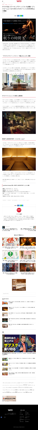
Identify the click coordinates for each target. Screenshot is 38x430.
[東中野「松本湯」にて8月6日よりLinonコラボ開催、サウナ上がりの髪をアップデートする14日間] (27, 255)
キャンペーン (7, 385)
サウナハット (30, 385)
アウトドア (22, 382)
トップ (21, 411)
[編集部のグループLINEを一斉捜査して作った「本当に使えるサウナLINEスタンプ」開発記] (5, 359)
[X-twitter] (3, 417)
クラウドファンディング (13, 385)
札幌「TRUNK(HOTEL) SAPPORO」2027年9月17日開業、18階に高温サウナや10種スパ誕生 (22, 319)
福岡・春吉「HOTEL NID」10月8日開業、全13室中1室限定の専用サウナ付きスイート (21, 324)
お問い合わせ (22, 421)
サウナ (25, 385)
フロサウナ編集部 (19, 214)
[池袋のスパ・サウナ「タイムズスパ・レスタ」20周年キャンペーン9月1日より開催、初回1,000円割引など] (5, 309)
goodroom (9, 200)
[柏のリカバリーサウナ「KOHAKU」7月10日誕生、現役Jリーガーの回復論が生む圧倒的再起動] (5, 364)
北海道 (16, 389)
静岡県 (31, 392)
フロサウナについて (27, 414)
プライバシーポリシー (22, 418)
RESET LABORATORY (14, 200)
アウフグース (26, 382)
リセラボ (28, 200)
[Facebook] (1, 417)
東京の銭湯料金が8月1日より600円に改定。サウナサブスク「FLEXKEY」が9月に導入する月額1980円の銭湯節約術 (19, 354)
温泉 (14, 392)
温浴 (16, 392)
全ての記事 (21, 414)
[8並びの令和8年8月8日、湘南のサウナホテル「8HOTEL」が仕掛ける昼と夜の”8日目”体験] (27, 267)
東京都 (7, 392)
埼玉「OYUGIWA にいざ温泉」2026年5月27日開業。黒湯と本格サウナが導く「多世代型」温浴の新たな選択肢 (22, 373)
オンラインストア (27, 420)
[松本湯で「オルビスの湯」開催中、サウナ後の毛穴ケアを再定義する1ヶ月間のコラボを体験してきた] (5, 369)
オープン (4, 385)
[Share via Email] (22, 16)
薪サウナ (22, 392)
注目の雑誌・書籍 (22, 420)
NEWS (6, 4)
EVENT (3, 4)
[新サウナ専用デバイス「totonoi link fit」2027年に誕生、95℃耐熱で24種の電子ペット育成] (5, 314)
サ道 (34, 385)
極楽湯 (10, 392)
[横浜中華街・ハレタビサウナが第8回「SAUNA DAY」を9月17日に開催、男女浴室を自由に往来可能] (27, 241)
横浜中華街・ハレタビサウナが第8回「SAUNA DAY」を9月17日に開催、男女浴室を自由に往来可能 (28, 248)
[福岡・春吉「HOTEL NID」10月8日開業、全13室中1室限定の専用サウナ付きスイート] (5, 326)
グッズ (17, 385)
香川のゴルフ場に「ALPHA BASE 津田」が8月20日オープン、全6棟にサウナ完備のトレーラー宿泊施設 (22, 302)
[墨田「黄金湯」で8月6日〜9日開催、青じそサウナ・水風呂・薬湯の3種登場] (10, 255)
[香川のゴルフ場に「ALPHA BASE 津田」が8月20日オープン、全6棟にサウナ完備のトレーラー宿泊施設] (5, 303)
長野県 (29, 392)
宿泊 (31, 389)
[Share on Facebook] (18, 16)
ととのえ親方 (18, 382)
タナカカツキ (4, 387)
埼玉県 (23, 389)
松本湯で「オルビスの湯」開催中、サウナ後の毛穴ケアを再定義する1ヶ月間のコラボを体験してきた (22, 368)
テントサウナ (9, 387)
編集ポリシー (27, 417)
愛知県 (3, 392)
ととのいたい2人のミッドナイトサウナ (10, 382)
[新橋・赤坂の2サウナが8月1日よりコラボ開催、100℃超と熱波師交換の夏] (10, 267)
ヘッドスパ (23, 200)
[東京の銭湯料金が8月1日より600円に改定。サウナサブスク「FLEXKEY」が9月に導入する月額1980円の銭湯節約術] (19, 343)
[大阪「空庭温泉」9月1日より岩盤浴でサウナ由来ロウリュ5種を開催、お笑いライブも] (10, 241)
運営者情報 (26, 421)
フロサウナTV (27, 416)
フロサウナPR (22, 416)
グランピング (21, 385)
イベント (20, 200)
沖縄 (12, 392)
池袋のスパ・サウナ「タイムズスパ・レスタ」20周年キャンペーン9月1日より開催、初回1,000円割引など (22, 308)
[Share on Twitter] (19, 16)
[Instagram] (5, 417)
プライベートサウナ (23, 387)
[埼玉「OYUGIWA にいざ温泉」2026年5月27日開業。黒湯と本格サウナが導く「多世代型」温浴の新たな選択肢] (5, 373)
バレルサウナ (15, 387)
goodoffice (4, 200)
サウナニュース (10, 4)
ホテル (30, 387)
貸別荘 (24, 392)
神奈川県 (19, 392)
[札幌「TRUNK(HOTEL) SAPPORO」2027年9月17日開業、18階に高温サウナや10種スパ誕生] (5, 320)
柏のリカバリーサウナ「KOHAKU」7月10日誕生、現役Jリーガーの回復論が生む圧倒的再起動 (22, 363)
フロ (26, 411)
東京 (5, 392)
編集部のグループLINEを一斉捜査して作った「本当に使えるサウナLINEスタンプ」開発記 (22, 358)
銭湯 (27, 392)
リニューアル (5, 389)
